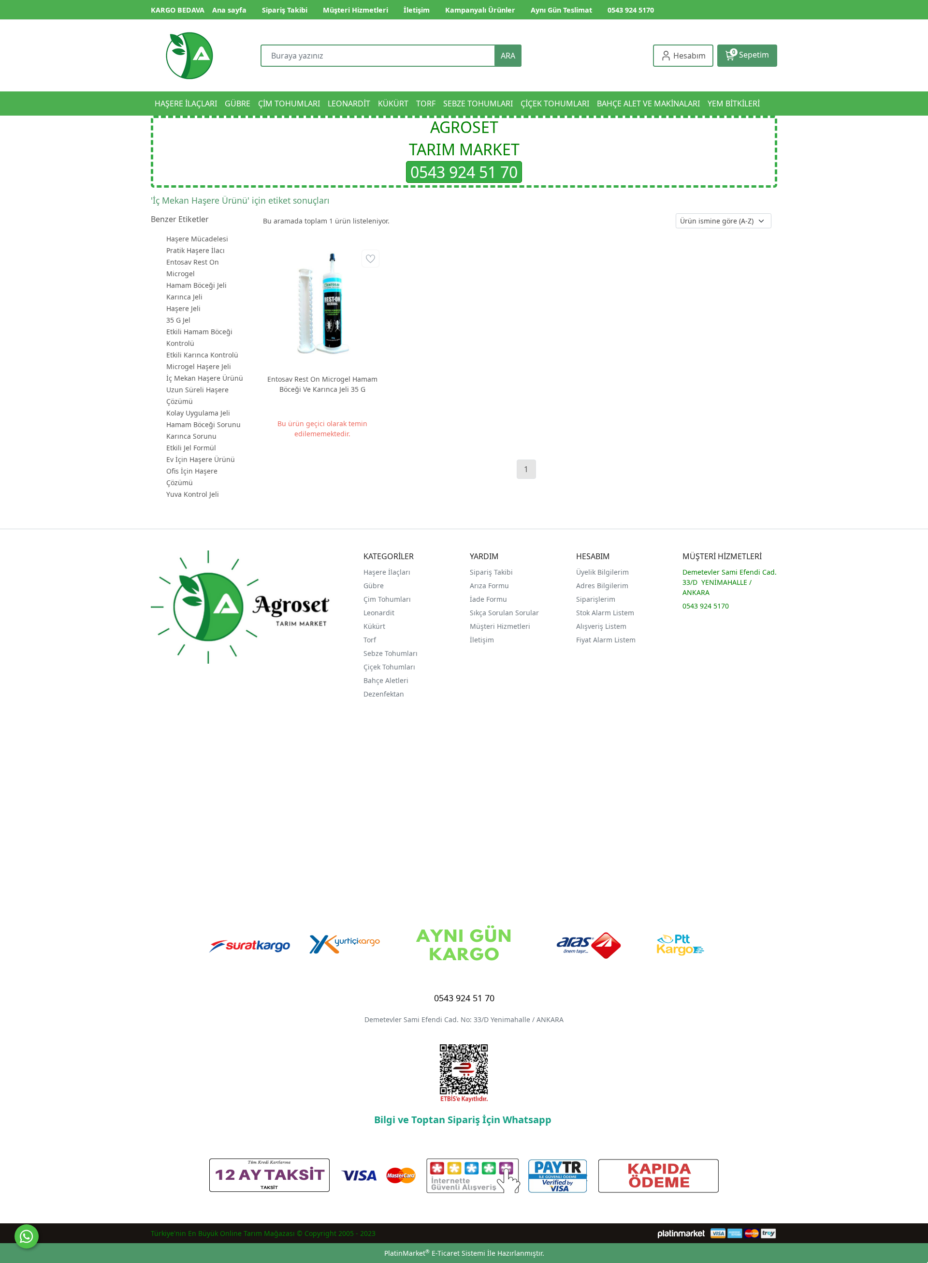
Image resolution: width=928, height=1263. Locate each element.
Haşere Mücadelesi (197, 238)
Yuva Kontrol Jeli (192, 494)
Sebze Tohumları (391, 653)
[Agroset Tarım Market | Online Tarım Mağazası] (189, 55)
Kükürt (374, 626)
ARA (508, 55)
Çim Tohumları (387, 599)
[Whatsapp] (26, 1236)
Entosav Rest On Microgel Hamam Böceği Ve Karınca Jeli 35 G (322, 384)
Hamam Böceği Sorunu (203, 424)
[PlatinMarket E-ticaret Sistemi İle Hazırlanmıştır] (681, 1233)
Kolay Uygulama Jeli (198, 412)
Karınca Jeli (184, 296)
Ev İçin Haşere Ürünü (200, 459)
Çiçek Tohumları (390, 666)
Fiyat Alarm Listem (606, 639)
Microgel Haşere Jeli (198, 366)
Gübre (373, 585)
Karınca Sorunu (191, 436)
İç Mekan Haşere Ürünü (204, 378)
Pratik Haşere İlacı (195, 250)
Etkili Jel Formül (191, 447)
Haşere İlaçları (386, 572)
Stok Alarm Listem (605, 612)
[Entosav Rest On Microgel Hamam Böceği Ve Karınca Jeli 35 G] (322, 307)
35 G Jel (178, 320)
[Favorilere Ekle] (370, 258)
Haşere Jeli (183, 308)
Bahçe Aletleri (385, 680)
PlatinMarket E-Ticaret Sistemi (434, 1253)
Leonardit (378, 612)
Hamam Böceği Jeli (196, 285)
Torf (369, 639)
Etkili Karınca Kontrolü (202, 354)
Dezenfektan (383, 693)
